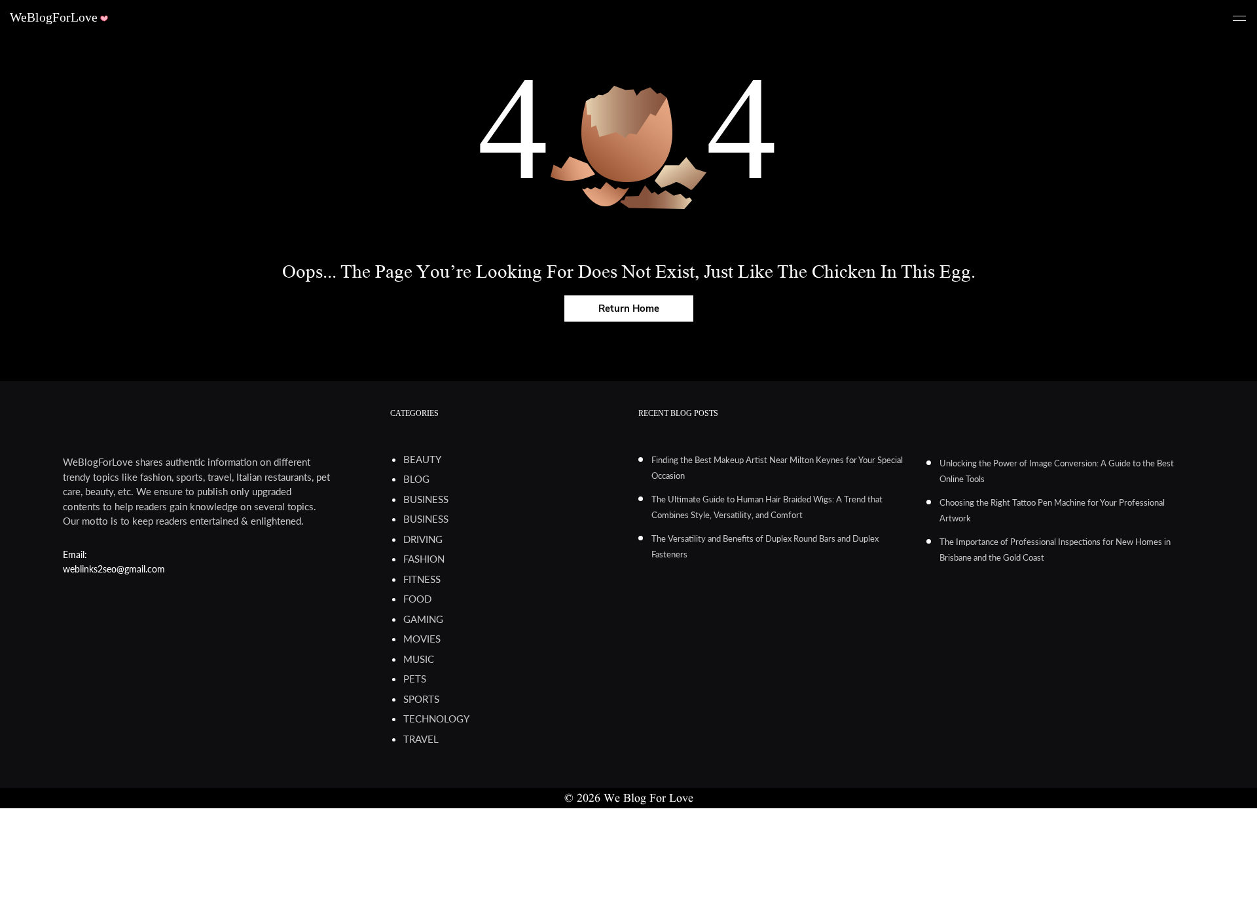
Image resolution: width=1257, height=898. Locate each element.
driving (423, 539)
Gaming (423, 619)
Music (418, 659)
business (425, 499)
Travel (421, 739)
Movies (422, 639)
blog (416, 479)
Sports (421, 699)
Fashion (424, 559)
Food (417, 599)
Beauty (422, 459)
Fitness (422, 579)
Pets (414, 678)
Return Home (628, 308)
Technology (436, 718)
